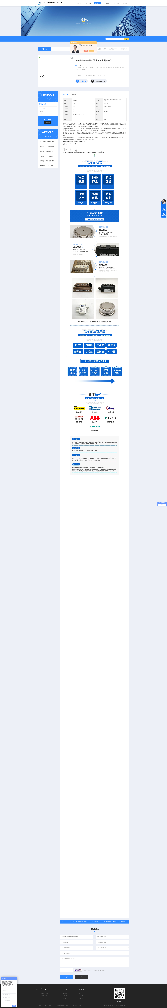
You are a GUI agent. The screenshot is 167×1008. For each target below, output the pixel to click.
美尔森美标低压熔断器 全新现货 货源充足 (115, 921)
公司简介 (65, 993)
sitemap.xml (122, 1005)
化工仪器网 (110, 1005)
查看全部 (48, 122)
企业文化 (65, 995)
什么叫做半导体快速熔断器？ (47, 156)
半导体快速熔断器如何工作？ (47, 151)
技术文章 (116, 3)
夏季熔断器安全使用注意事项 (47, 146)
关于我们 (88, 3)
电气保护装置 (98, 49)
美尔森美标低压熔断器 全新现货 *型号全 (77, 921)
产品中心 (97, 3)
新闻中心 (107, 3)
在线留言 (74, 95)
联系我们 (125, 3)
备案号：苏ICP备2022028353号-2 (74, 1005)
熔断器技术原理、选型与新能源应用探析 (48, 161)
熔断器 (104, 49)
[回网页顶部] (163, 206)
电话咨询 (164, 210)
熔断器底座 (42, 111)
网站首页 (79, 3)
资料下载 (81, 998)
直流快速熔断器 (43, 108)
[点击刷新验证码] (78, 970)
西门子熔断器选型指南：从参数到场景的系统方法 (48, 141)
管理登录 (116, 1005)
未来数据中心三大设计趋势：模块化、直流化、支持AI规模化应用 (48, 165)
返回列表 (96, 921)
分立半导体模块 (44, 993)
